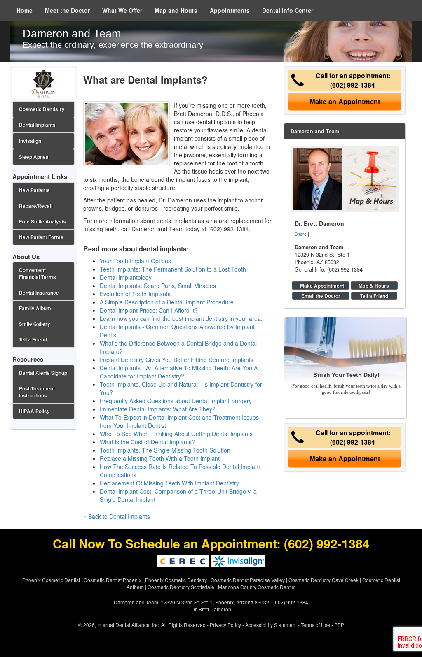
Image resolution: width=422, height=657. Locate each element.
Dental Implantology (126, 277)
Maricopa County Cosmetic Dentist (256, 586)
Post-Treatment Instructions (37, 392)
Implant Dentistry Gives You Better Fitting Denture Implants (176, 359)
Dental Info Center (287, 10)
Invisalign (30, 140)
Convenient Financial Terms (37, 274)
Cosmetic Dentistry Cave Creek (323, 579)
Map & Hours (374, 285)
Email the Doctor (320, 295)
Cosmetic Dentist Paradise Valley (248, 579)
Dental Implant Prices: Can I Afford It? (149, 310)
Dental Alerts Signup (43, 372)
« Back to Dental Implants (116, 516)
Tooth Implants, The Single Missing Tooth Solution (165, 450)
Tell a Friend (374, 295)
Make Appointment (322, 285)
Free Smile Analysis (42, 221)
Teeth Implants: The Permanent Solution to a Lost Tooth (173, 269)
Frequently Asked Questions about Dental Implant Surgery (176, 401)
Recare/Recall (35, 205)
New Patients (34, 190)
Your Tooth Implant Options (135, 261)
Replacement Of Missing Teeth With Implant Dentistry (169, 483)
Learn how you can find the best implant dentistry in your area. (181, 318)
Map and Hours (176, 10)
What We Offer (122, 10)
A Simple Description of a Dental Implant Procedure (167, 302)
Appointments (230, 10)
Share (301, 233)
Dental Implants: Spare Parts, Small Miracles (158, 285)
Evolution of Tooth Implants (135, 294)
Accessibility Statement (271, 624)
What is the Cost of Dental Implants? (147, 442)
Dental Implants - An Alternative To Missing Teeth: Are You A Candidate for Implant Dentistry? (179, 372)
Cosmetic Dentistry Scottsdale (181, 586)
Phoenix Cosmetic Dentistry (176, 579)
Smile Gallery (34, 323)
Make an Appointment (344, 101)
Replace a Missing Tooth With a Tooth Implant (160, 458)
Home (24, 10)
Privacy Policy (225, 624)
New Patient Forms (41, 237)
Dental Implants (37, 124)
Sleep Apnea (34, 156)
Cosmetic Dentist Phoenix (112, 579)
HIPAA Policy (34, 411)
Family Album (35, 308)
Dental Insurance (39, 292)
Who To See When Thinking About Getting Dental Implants (176, 433)
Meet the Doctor (67, 10)
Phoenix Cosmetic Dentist (51, 579)
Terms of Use (315, 624)
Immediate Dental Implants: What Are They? (158, 409)
